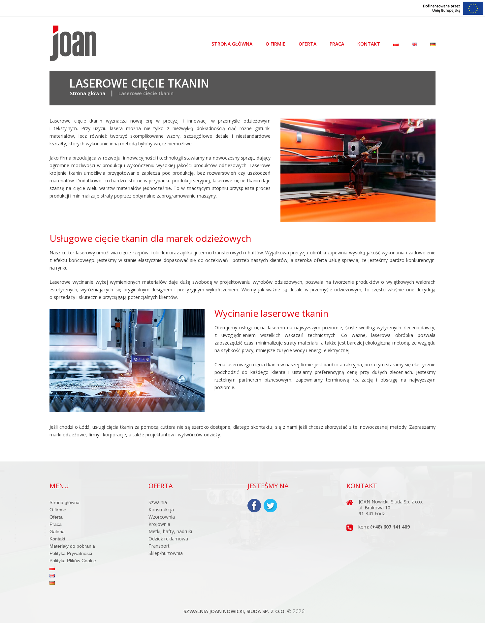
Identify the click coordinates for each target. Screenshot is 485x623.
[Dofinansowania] (453, 8)
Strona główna (231, 44)
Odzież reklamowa (168, 538)
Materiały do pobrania (72, 546)
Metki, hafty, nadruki (170, 531)
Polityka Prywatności (70, 553)
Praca (337, 44)
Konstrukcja (161, 509)
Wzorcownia (161, 517)
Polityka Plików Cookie (72, 560)
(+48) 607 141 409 (390, 527)
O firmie (275, 44)
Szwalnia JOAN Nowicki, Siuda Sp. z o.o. (234, 611)
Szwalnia (157, 502)
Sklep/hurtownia (165, 553)
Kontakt (368, 44)
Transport (159, 546)
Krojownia (159, 524)
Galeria (57, 531)
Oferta (307, 44)
